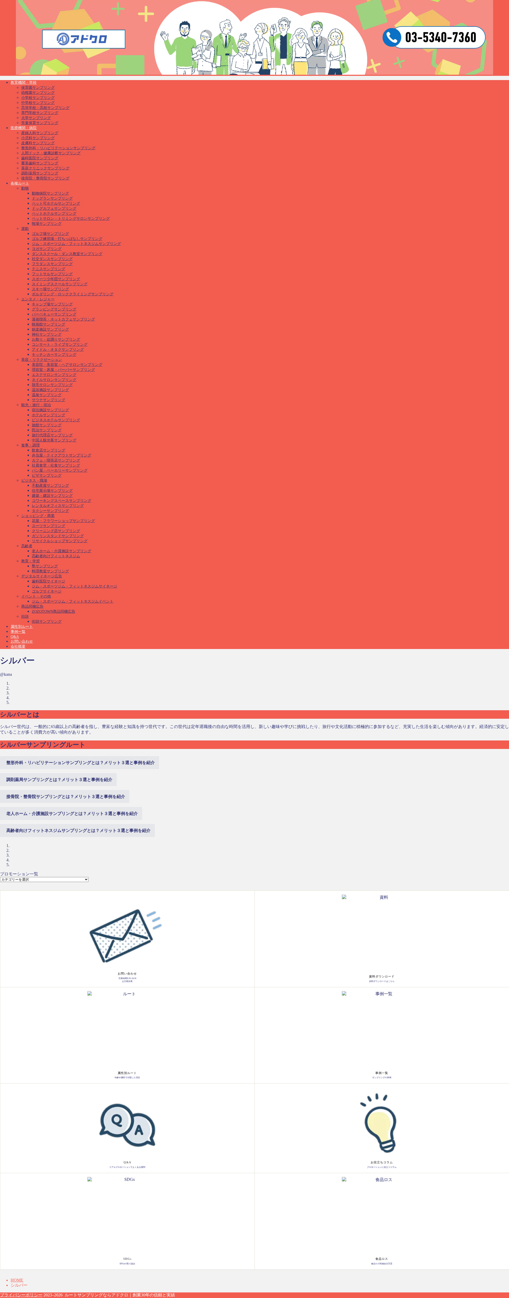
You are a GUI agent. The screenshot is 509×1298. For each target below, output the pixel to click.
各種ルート (20, 183)
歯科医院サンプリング (39, 158)
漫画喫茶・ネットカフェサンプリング (63, 319)
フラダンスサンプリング (52, 264)
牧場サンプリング (47, 224)
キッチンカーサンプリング (54, 355)
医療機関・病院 (24, 128)
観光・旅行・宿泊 (36, 405)
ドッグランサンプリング (52, 198)
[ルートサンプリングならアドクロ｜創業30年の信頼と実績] (254, 74)
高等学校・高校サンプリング (45, 108)
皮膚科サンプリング (38, 143)
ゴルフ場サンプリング (50, 234)
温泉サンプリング (47, 395)
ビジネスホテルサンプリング (56, 420)
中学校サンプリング (38, 103)
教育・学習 (30, 561)
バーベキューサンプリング (54, 314)
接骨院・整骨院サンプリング (45, 178)
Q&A (15, 637)
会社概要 (18, 646)
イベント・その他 (36, 596)
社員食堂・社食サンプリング (56, 465)
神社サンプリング (47, 334)
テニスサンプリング (48, 269)
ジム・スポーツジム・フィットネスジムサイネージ (74, 586)
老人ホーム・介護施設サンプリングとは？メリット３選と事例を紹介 (72, 813)
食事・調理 (30, 445)
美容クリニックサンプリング (45, 168)
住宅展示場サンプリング (52, 491)
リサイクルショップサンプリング (59, 541)
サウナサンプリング (48, 400)
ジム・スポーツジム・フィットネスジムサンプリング (76, 244)
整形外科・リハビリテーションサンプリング (58, 148)
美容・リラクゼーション (41, 360)
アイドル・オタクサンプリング (58, 350)
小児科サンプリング (38, 138)
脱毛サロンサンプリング (52, 385)
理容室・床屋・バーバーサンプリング (63, 370)
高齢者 (26, 546)
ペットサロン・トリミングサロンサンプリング (71, 219)
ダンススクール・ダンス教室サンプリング (67, 254)
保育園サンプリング (38, 88)
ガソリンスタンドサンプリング (58, 536)
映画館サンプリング (48, 324)
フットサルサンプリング (52, 274)
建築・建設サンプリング (52, 496)
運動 (25, 229)
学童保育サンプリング (39, 123)
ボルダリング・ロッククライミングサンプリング (72, 294)
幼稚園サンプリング (38, 93)
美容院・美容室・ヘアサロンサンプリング (67, 365)
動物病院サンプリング (50, 193)
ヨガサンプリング (47, 249)
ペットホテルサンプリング (54, 214)
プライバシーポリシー (21, 1295)
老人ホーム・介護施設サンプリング (61, 551)
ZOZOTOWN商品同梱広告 (53, 611)
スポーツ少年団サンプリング (56, 279)
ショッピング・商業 (38, 516)
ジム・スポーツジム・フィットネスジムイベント (72, 601)
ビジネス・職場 (34, 481)
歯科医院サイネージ (48, 581)
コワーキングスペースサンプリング (61, 501)
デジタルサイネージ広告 (41, 576)
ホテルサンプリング (48, 415)
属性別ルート (22, 627)
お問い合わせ (22, 641)
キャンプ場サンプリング (52, 304)
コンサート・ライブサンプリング (59, 345)
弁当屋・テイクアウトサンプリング (61, 455)
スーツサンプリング (48, 526)
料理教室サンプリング (50, 571)
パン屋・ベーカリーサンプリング (59, 470)
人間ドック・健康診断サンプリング (51, 153)
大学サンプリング (36, 118)
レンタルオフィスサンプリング (58, 506)
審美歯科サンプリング (39, 163)
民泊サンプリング (47, 430)
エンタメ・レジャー (38, 299)
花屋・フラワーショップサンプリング (63, 521)
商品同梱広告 (32, 606)
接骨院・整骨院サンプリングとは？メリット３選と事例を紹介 (65, 796)
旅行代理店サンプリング (52, 435)
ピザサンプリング (47, 475)
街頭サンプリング (47, 622)
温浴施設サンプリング (50, 390)
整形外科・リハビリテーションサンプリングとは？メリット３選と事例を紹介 (80, 762)
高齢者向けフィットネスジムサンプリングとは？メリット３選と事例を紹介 (78, 830)
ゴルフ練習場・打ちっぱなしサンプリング (67, 239)
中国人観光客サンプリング (54, 440)
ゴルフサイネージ (47, 591)
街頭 (25, 617)
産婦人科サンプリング (39, 133)
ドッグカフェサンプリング (54, 209)
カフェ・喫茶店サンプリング (56, 460)
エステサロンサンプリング (54, 375)
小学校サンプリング (38, 98)
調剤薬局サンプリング (39, 173)
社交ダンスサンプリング (52, 259)
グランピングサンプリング (54, 309)
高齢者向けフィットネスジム (56, 556)
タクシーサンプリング (50, 511)
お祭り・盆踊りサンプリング (56, 339)
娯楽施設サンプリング (50, 329)
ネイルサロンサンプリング (54, 380)
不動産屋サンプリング (50, 486)
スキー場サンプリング (50, 289)
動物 (25, 188)
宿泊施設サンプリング (50, 410)
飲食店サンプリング (48, 450)
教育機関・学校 (24, 83)
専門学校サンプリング (39, 113)
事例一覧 (18, 632)
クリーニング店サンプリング (56, 531)
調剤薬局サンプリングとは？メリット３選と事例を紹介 (59, 779)
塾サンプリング (45, 566)
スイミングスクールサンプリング (59, 284)
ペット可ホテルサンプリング (56, 203)
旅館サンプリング (47, 425)
